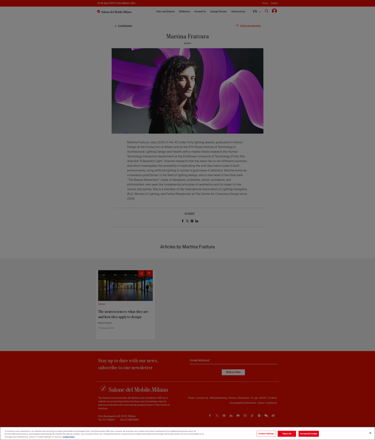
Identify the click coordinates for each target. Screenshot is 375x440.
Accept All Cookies (308, 434)
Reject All (287, 434)
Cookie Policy (69, 437)
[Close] (370, 433)
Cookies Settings (266, 434)
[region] (187, 433)
